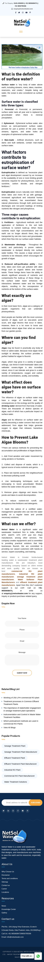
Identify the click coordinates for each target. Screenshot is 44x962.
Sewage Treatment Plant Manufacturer (20, 752)
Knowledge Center (9, 909)
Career (4, 889)
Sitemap (5, 882)
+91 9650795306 (20, 6)
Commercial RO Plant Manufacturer (19, 776)
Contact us (6, 885)
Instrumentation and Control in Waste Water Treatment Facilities (22, 715)
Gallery (4, 913)
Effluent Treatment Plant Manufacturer (20, 764)
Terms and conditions (10, 878)
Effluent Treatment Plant (14, 758)
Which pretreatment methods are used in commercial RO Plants (21, 722)
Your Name (22, 618)
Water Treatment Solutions (15, 782)
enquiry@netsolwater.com (23, 9)
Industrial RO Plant (12, 770)
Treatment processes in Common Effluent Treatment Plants (21, 702)
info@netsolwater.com (15, 937)
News (4, 906)
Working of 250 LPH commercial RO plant (21, 698)
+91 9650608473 (31, 3)
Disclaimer (6, 875)
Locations (5, 892)
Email (22, 641)
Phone (22, 630)
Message (22, 652)
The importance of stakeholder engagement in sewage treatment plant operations (22, 709)
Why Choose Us (8, 872)
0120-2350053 (19, 3)
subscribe (35, 802)
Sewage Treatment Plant (14, 746)
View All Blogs (10, 727)
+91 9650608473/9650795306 (19, 933)
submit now (22, 673)
